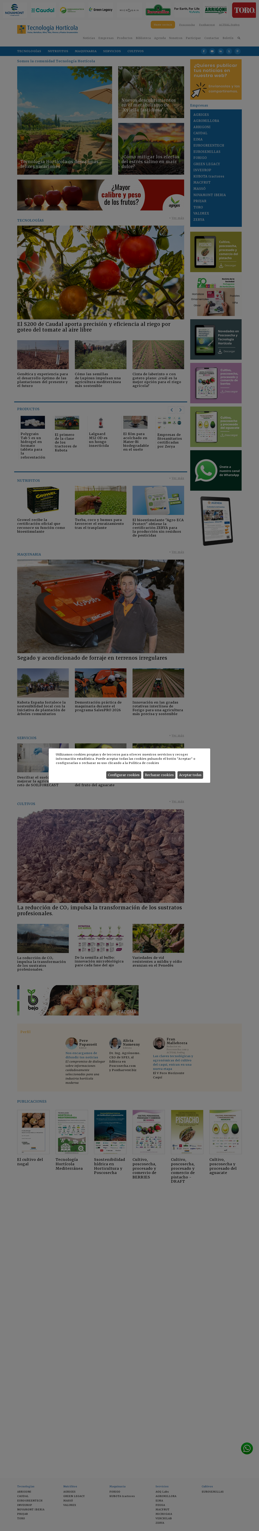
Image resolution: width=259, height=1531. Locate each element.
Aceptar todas (190, 775)
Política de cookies (144, 763)
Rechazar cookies (159, 775)
